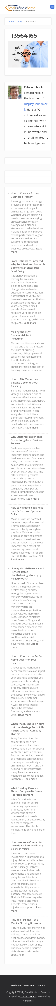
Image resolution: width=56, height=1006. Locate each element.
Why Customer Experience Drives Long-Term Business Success (27, 440)
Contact (41, 985)
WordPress (28, 1000)
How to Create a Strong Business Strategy (25, 195)
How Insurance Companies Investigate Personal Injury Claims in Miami (27, 846)
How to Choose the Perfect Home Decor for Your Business (27, 659)
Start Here (29, 985)
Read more (30, 323)
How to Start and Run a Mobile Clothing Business (26, 921)
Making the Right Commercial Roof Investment (21, 335)
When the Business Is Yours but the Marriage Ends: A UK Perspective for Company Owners (27, 729)
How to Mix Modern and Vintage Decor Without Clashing (25, 382)
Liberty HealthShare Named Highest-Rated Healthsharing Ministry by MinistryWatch (27, 573)
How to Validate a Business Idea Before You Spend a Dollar (27, 511)
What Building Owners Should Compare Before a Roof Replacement (26, 791)
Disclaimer (16, 985)
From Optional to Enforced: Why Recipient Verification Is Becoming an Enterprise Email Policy (28, 266)
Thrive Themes (28, 996)
